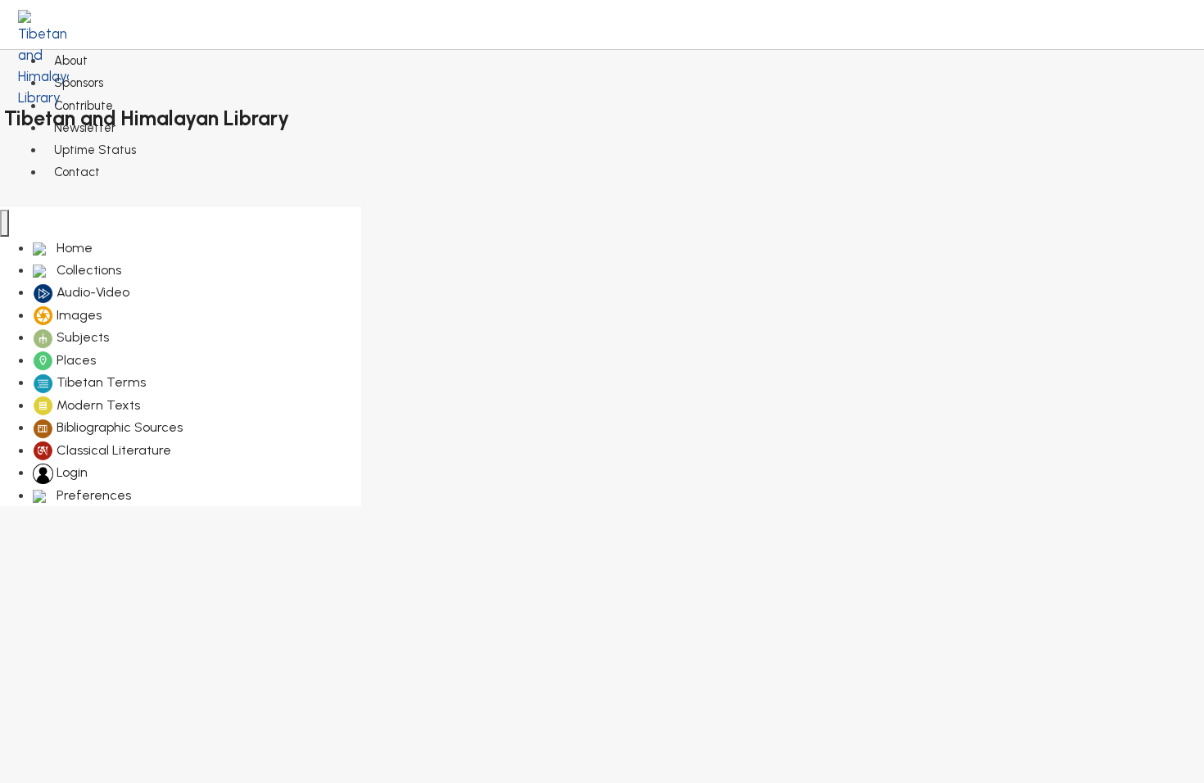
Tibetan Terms (99, 382)
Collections (87, 270)
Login (70, 472)
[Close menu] (4, 223)
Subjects (81, 337)
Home (73, 248)
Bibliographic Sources (118, 427)
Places (74, 360)
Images (77, 315)
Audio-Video (91, 292)
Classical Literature (112, 450)
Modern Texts (96, 405)
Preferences (92, 495)
